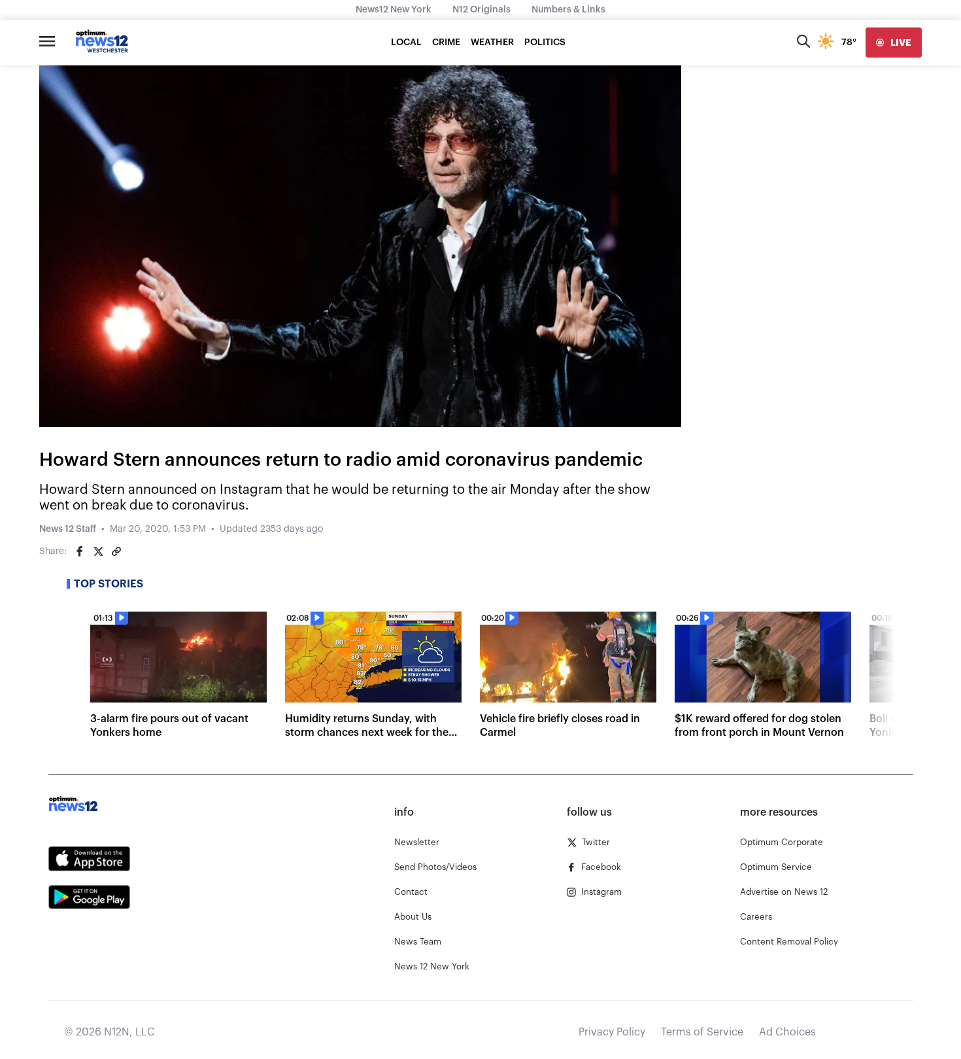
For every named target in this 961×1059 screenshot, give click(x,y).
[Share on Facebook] (80, 551)
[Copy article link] (116, 551)
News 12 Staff (67, 529)
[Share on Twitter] (98, 551)
